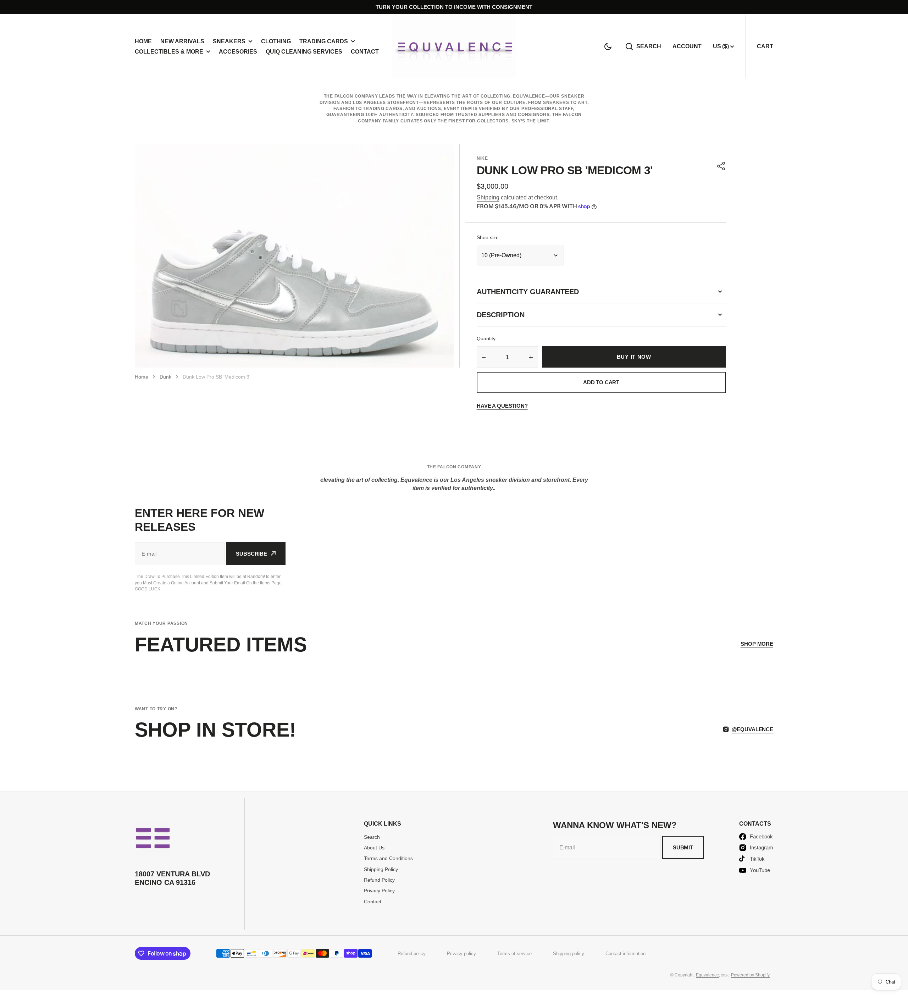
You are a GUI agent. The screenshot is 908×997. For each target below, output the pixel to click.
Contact (365, 52)
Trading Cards (323, 41)
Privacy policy (461, 953)
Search (648, 46)
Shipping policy (568, 953)
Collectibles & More (169, 52)
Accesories (238, 52)
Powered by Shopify (750, 975)
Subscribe (251, 554)
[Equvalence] (454, 46)
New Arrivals (182, 41)
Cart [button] (765, 46)
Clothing (276, 41)
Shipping (488, 197)
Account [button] (687, 46)
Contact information (625, 953)
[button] (608, 46)
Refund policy (412, 953)
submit (683, 847)
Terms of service (514, 953)
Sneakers (229, 41)
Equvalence (707, 975)
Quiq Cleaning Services (304, 52)
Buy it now (634, 357)
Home (143, 41)
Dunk (165, 377)
